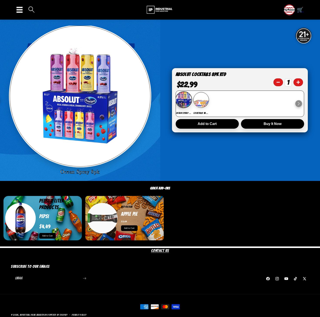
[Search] (31, 9)
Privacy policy (79, 314)
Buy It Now (272, 124)
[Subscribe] (84, 278)
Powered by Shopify (57, 315)
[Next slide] (298, 103)
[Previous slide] (181, 103)
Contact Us (160, 250)
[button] (20, 9)
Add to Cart (207, 124)
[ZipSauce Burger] (289, 9)
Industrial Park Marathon (33, 315)
